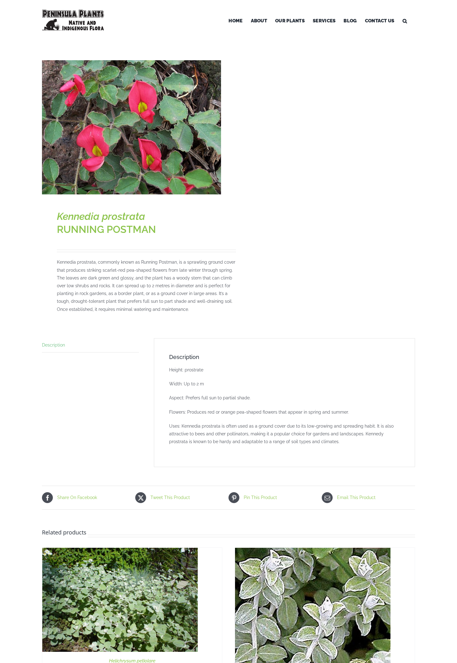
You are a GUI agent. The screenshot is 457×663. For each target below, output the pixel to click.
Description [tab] (53, 345)
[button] (405, 21)
